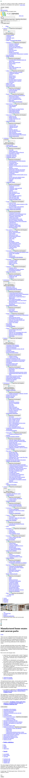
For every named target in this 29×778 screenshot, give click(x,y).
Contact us (8, 595)
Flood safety (11, 405)
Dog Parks (11, 66)
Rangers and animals (13, 583)
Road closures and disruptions (15, 101)
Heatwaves (11, 51)
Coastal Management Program (15, 293)
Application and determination (15, 566)
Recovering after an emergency (16, 47)
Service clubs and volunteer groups (17, 177)
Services (5, 28)
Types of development (14, 424)
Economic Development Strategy (16, 469)
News (7, 526)
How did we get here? (14, 571)
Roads (7, 94)
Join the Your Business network (13, 358)
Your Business (12, 532)
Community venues (10, 182)
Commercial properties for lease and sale (15, 348)
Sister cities (11, 264)
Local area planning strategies (12, 436)
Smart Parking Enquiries (14, 110)
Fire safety (11, 404)
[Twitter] (14, 624)
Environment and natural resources (16, 170)
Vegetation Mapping (10, 326)
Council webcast (12, 499)
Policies (10, 554)
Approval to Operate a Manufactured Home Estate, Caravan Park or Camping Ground (15, 691)
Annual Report (12, 543)
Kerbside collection (13, 129)
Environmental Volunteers (15, 270)
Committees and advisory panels (13, 493)
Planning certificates (13, 410)
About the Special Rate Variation (16, 567)
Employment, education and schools (17, 169)
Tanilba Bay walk (13, 276)
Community (6, 138)
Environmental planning (11, 288)
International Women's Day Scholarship (18, 221)
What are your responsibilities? (16, 333)
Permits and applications (11, 364)
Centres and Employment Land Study (17, 464)
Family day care (12, 116)
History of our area (13, 263)
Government (12, 173)
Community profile (13, 260)
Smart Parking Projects (14, 111)
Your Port (11, 529)
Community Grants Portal (14, 225)
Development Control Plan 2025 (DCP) (18, 468)
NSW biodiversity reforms (15, 299)
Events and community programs (16, 589)
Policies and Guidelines (11, 550)
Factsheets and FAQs (13, 321)
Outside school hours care (14, 118)
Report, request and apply (14, 62)
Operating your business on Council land (15, 361)
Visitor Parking (12, 106)
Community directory (11, 157)
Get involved (12, 309)
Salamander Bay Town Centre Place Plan (18, 457)
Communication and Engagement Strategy (18, 465)
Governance (9, 508)
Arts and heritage (13, 162)
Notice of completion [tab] (8, 678)
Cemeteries (8, 36)
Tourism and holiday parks (15, 199)
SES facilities (12, 194)
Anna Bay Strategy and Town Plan (17, 440)
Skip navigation (4, 10)
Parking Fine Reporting (14, 112)
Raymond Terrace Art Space (15, 79)
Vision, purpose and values (15, 537)
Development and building (15, 581)
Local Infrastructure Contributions (16, 474)
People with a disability (14, 253)
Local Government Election (15, 504)
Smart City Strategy (13, 482)
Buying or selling (10, 397)
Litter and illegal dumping (14, 131)
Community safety (10, 37)
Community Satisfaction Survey (16, 545)
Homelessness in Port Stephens (16, 257)
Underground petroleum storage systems (18, 372)
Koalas (7, 313)
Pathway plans (9, 83)
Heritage (8, 435)
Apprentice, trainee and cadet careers (17, 517)
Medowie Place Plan (13, 453)
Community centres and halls (15, 188)
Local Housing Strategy (14, 473)
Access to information (14, 509)
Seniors (10, 175)
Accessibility (6, 754)
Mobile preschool (13, 117)
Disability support (13, 164)
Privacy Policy (6, 755)
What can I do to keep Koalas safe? (17, 320)
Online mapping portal (14, 408)
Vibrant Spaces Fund (13, 217)
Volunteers (8, 266)
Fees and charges (10, 55)
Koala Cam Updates (13, 322)
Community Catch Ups (11, 156)
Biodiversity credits (10, 286)
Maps (7, 593)
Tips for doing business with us (13, 377)
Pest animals (9, 323)
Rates (10, 578)
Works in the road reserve (12, 394)
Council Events (12, 203)
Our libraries (12, 78)
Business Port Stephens (11, 379)
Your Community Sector (14, 533)
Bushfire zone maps (10, 396)
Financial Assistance (13, 224)
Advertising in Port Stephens (12, 345)
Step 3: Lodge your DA (14, 420)
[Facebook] (14, 622)
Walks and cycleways (11, 271)
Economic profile (13, 262)
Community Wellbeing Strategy (16, 467)
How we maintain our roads (15, 99)
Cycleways (11, 277)
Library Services (12, 68)
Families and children (14, 172)
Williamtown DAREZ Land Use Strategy (18, 447)
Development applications (15, 236)
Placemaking (9, 362)
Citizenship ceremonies (11, 154)
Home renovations (13, 407)
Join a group (11, 310)
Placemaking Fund (13, 227)
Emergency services (13, 168)
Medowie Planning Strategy (15, 443)
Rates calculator (12, 568)
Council (5, 486)
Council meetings (10, 495)
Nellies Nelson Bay (13, 151)
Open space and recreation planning (17, 477)
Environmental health (14, 587)
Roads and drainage (13, 579)
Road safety (11, 100)
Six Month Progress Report (15, 549)
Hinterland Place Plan (14, 454)
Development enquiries (14, 402)
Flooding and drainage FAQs (15, 434)
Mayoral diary (12, 525)
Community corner (13, 189)
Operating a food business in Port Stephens (15, 359)
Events (10, 64)
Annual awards (9, 145)
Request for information (14, 591)
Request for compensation (15, 513)
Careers (8, 515)
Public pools (11, 370)
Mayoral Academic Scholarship (16, 220)
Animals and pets (10, 35)
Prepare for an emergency (14, 46)
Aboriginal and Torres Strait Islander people (18, 252)
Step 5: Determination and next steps (17, 423)
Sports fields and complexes (15, 195)
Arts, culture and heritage (11, 146)
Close (2, 776)
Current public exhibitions (15, 561)
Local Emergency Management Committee (18, 53)
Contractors (8, 350)
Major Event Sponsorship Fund (16, 215)
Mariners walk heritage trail (15, 275)
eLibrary (11, 74)
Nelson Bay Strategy (13, 445)
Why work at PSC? (13, 519)
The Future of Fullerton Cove (15, 470)
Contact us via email (13, 357)
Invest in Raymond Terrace (12, 352)
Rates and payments (10, 85)
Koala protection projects (14, 317)
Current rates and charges (14, 89)
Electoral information (11, 501)
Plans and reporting (10, 539)
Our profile (8, 259)
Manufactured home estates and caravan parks (16, 733)
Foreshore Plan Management (15, 295)
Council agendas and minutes (15, 498)
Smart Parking (12, 63)
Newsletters (11, 241)
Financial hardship (13, 90)
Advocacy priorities (13, 544)
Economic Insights (10, 351)
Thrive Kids (9, 114)
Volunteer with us (13, 268)
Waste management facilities (15, 133)
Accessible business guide (12, 363)
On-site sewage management (15, 409)
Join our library (12, 75)
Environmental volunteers (12, 305)
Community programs (14, 73)
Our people (8, 250)
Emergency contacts (13, 45)
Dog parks (8, 39)
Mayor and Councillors (11, 520)
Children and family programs (15, 72)
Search (5, 751)
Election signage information (15, 505)
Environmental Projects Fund (15, 219)
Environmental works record (15, 329)
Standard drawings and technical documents (16, 459)
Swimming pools (13, 412)
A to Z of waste (12, 124)
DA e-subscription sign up (15, 426)
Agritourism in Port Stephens (12, 346)
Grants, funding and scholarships (13, 209)
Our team (8, 535)
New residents (9, 229)
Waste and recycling (10, 121)
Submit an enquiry (13, 356)
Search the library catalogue (15, 80)
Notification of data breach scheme (16, 510)
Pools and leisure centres (14, 193)
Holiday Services (10, 56)
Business (5, 338)
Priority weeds (12, 331)
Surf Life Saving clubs (14, 198)
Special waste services (14, 136)
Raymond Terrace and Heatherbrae (17, 446)
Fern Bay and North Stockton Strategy (17, 441)
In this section (4, 706)
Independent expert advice (15, 570)
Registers (11, 511)
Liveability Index (13, 472)
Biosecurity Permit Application (16, 334)
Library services (12, 237)
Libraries (11, 190)
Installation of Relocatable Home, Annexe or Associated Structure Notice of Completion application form (14, 703)
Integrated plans (12, 547)
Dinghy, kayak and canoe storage (13, 40)
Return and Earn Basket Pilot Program (17, 134)
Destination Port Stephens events (13, 378)
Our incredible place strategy (15, 478)
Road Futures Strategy (14, 96)
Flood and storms (13, 50)
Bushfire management (14, 52)
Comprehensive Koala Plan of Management (18, 294)
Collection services (13, 127)
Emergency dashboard (14, 43)
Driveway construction (14, 403)
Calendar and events (13, 126)
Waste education (12, 132)
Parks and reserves (13, 191)
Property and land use (14, 584)
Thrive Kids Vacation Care (15, 67)
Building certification (11, 390)
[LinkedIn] (14, 621)
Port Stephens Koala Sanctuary (16, 318)
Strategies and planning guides (13, 461)
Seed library (11, 82)
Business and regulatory (14, 588)
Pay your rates (12, 92)
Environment (6, 279)
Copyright (5, 756)
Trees (7, 483)
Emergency (9, 42)
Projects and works (10, 84)
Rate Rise (8, 564)
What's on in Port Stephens (15, 207)
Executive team (12, 538)
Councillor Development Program (16, 523)
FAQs (10, 107)
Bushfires (11, 48)
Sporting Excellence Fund (15, 226)
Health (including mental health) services (18, 174)
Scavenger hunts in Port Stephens (16, 206)
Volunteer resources (13, 311)
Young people (12, 256)
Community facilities (13, 582)
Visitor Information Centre (15, 243)
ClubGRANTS (12, 222)
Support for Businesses (11, 347)
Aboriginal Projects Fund (14, 212)
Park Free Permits (13, 105)
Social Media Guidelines (14, 555)
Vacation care (12, 120)
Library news (12, 531)
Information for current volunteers (16, 269)
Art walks (11, 150)
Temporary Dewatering (11, 484)
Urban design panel (13, 425)
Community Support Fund (15, 216)
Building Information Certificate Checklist (18, 393)
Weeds (7, 328)
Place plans (8, 451)
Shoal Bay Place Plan (14, 458)
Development (6, 383)
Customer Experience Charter (15, 556)
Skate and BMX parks (14, 196)
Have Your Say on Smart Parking (16, 109)
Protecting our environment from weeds (18, 332)
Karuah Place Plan (13, 442)
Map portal (11, 594)
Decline (6, 7)
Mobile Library (12, 77)
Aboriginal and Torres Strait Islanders (17, 161)
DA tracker (11, 400)
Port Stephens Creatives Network (16, 152)
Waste (10, 577)
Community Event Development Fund (17, 214)
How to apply (12, 516)
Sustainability (9, 325)
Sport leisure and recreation (15, 178)
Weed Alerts (11, 336)
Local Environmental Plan (15, 475)
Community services (13, 163)
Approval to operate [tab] (7, 677)
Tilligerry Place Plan (13, 456)
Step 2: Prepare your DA (14, 419)
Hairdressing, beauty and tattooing (16, 368)
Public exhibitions (10, 558)
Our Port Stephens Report (14, 548)
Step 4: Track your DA (14, 421)
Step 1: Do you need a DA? (15, 418)
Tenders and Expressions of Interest (14, 375)
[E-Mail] (14, 625)
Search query (3, 20)
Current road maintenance (14, 98)
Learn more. (22, 4)
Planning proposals (10, 448)
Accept (2, 7)
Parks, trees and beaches (14, 586)
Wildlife (11, 180)
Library (8, 70)
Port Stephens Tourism (14, 242)
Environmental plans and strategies (14, 289)
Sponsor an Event (10, 380)
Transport (11, 179)
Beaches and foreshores (14, 185)
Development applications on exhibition (18, 562)
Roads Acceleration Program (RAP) (17, 95)
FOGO (10, 128)
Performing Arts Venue (14, 153)
